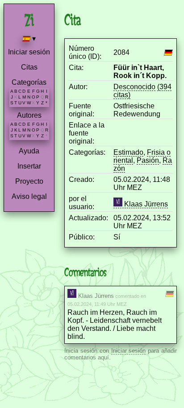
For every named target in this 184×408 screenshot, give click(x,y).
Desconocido (134, 87)
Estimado (128, 152)
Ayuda (29, 151)
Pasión (148, 160)
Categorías (29, 82)
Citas (29, 67)
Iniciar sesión (29, 52)
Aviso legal (29, 196)
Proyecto (29, 181)
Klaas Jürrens (145, 204)
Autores (29, 115)
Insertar (29, 166)
